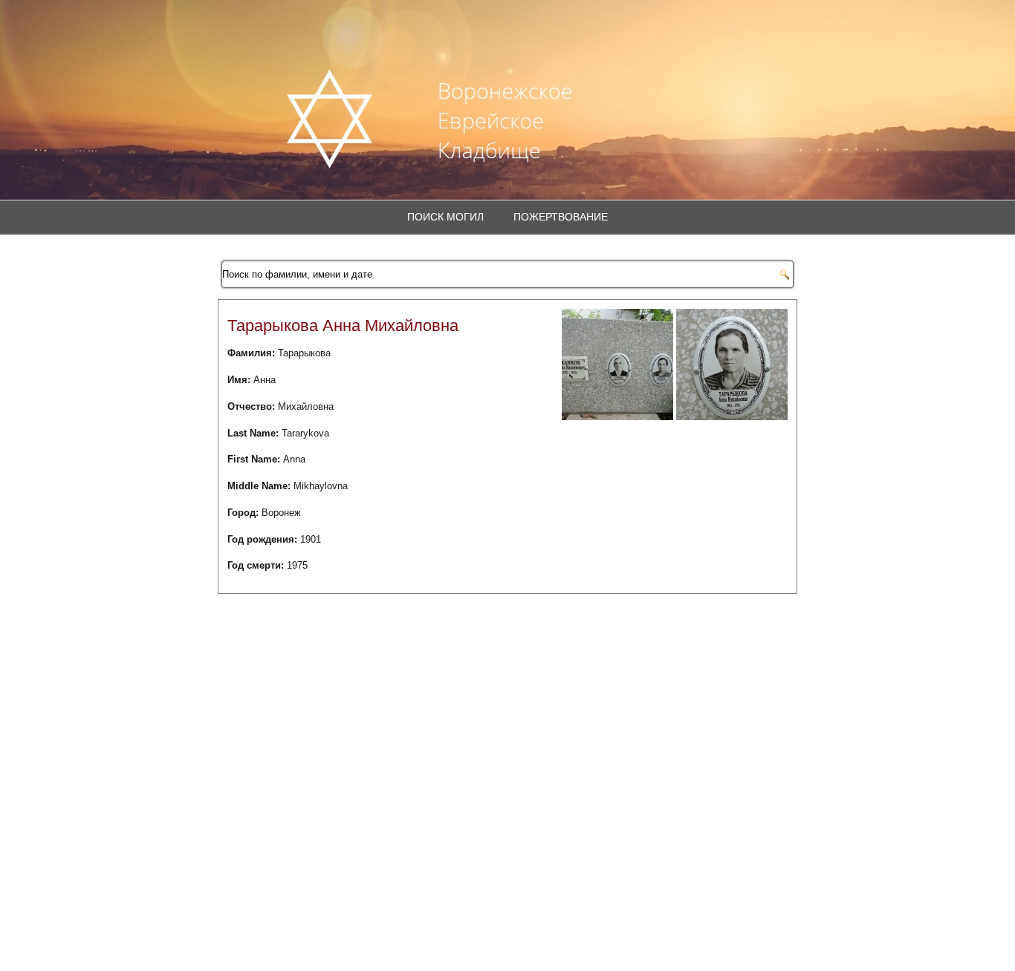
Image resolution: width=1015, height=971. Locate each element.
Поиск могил (445, 217)
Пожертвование (560, 217)
